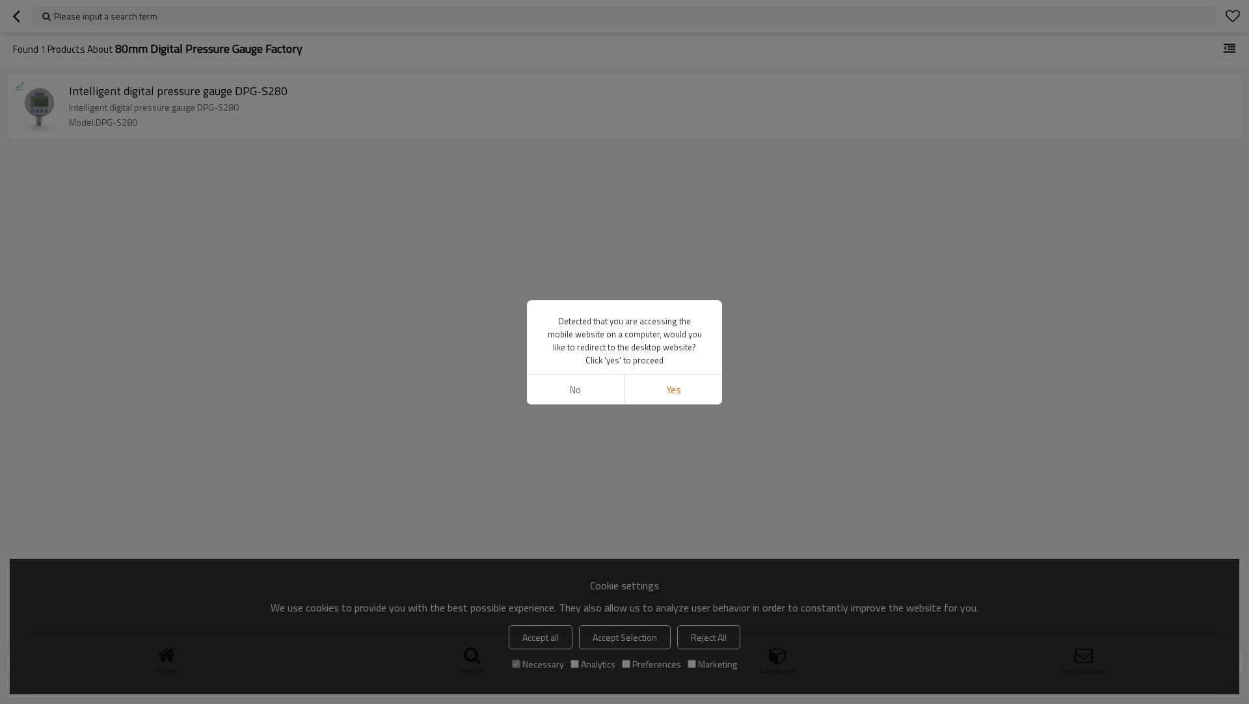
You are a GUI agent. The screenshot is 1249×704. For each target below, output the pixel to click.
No (575, 389)
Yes (673, 389)
